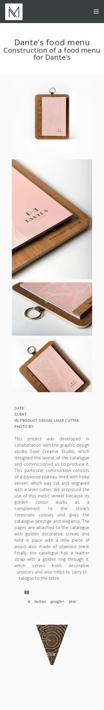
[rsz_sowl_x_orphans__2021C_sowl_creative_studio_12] (52, 219)
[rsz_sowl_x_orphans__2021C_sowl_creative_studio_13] (52, 308)
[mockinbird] (14, 11)
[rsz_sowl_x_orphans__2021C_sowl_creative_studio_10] (52, 365)
